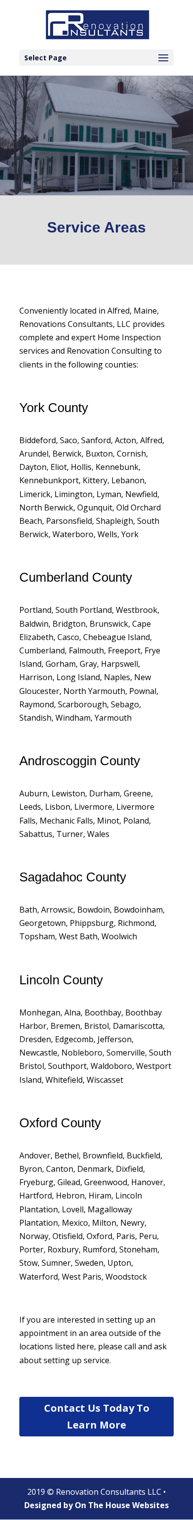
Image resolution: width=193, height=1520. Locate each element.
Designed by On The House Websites (96, 1505)
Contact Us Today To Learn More (96, 1416)
